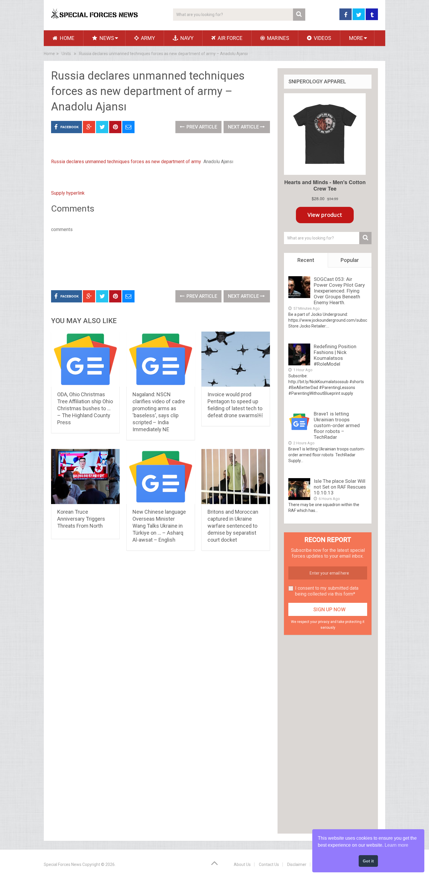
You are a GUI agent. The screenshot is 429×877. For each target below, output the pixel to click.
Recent (305, 260)
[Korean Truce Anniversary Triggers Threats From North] (85, 476)
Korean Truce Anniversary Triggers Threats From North (81, 519)
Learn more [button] (396, 845)
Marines (277, 38)
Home (66, 38)
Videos (322, 38)
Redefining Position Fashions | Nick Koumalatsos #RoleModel (335, 355)
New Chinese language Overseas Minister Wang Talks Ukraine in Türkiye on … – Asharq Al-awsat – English (159, 526)
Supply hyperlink (68, 193)
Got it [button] (368, 861)
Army (147, 38)
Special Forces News (62, 864)
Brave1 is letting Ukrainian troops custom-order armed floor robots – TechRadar (337, 425)
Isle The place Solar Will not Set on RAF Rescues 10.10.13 (340, 487)
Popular (350, 260)
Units (66, 53)
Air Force (230, 38)
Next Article (244, 127)
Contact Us (269, 864)
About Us (242, 864)
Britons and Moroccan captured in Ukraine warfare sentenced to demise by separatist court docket (232, 526)
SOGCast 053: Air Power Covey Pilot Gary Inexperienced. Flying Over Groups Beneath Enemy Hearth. (339, 290)
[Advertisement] (157, 260)
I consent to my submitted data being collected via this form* (326, 591)
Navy (186, 38)
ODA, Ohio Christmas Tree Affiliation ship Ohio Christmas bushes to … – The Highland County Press (85, 408)
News (106, 38)
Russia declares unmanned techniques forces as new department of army (126, 161)
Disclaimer (296, 864)
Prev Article (201, 127)
